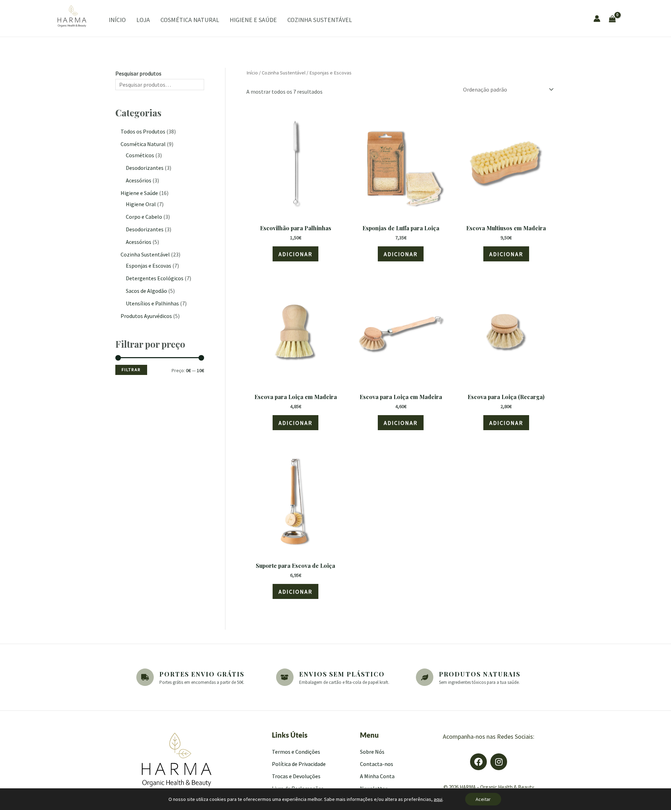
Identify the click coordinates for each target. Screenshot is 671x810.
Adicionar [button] (295, 254)
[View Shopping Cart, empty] (631, 18)
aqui (438, 799)
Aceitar (483, 799)
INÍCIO (117, 20)
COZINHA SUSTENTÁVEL (319, 20)
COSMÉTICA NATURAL (189, 20)
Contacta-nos (376, 763)
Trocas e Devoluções (296, 776)
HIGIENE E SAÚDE (253, 20)
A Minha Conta (377, 776)
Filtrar (131, 369)
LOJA (143, 20)
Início (252, 73)
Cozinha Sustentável (283, 73)
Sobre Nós (372, 751)
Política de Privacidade (299, 763)
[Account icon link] (596, 18)
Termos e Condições (296, 751)
